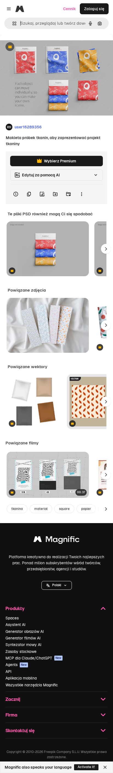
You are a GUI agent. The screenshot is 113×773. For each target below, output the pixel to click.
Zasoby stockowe (20, 651)
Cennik (69, 8)
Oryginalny (37, 47)
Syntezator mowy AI (23, 644)
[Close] (105, 767)
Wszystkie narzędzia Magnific (31, 684)
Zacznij (12, 699)
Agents (16, 664)
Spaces (12, 618)
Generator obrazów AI (24, 631)
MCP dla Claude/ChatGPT (33, 658)
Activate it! (86, 767)
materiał (40, 509)
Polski (56, 585)
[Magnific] (56, 540)
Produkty (14, 608)
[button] (56, 585)
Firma (11, 715)
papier (86, 509)
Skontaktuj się (20, 730)
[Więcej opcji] (81, 194)
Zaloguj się (94, 8)
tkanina (17, 509)
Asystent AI (15, 624)
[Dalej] (106, 248)
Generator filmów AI (23, 638)
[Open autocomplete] (12, 23)
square (64, 509)
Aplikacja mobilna (21, 678)
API (8, 671)
